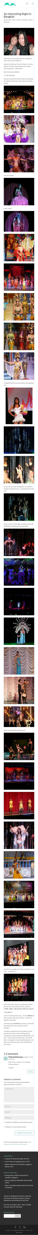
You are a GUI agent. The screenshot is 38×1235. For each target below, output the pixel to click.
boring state (9, 1175)
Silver (6, 1185)
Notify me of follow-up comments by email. (19, 1122)
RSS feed (25, 1200)
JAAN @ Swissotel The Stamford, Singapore (18, 1164)
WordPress (19, 1232)
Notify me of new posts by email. (16, 1127)
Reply (31, 1071)
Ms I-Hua (8, 20)
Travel (30, 20)
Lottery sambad (10, 1180)
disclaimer (19, 1207)
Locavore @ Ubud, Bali (12, 1159)
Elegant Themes (19, 1230)
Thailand (24, 20)
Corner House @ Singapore (13, 1161)
